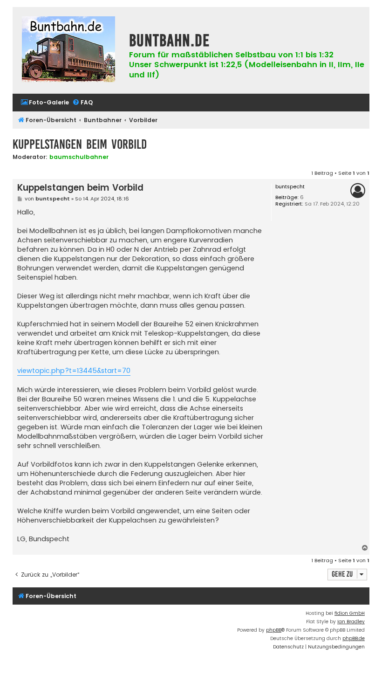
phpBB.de (353, 638)
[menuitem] (44, 102)
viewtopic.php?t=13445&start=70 (73, 370)
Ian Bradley (351, 621)
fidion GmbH (349, 613)
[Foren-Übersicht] (68, 50)
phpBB (273, 630)
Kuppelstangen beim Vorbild (80, 144)
